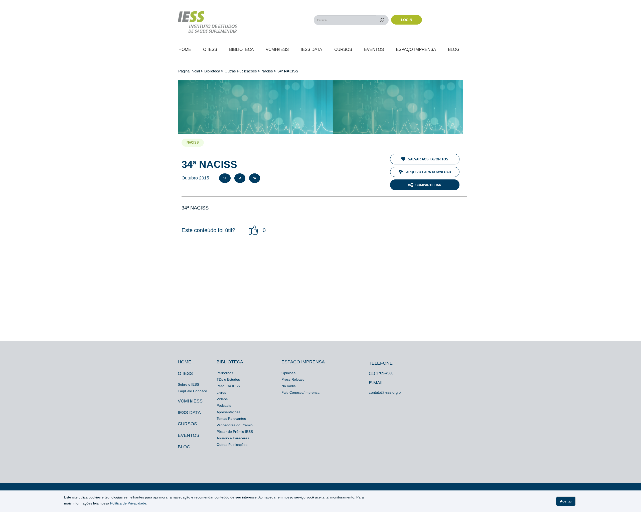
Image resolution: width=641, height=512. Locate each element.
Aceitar (566, 501)
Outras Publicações (241, 71)
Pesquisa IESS (228, 386)
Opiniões (288, 373)
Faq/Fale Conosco (192, 391)
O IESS (210, 49)
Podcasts (224, 405)
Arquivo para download (428, 172)
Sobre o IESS (188, 384)
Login (406, 20)
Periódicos (225, 373)
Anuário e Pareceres (233, 438)
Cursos (343, 49)
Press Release (292, 379)
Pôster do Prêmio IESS (235, 432)
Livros (221, 392)
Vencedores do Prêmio (235, 425)
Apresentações (228, 412)
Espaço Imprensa (416, 49)
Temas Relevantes (231, 419)
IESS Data (311, 49)
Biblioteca (241, 49)
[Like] (253, 230)
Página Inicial (189, 71)
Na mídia (288, 386)
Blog (453, 49)
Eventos (374, 49)
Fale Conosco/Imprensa (300, 392)
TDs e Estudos (228, 379)
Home (185, 49)
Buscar (382, 20)
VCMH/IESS (277, 49)
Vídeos (222, 399)
